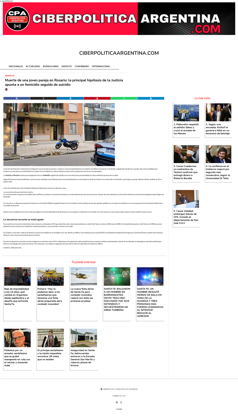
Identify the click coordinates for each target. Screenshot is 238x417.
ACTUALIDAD (33, 66)
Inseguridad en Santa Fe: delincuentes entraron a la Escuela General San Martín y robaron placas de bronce (83, 358)
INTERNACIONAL (101, 66)
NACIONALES (16, 66)
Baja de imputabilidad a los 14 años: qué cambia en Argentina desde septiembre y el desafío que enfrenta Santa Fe (16, 296)
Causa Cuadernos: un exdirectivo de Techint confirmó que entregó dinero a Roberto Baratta (185, 172)
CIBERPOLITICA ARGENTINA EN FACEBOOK (120, 389)
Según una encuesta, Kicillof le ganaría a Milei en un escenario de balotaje (218, 129)
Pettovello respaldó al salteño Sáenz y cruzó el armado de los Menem (186, 129)
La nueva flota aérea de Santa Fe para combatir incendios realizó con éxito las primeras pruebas (82, 295)
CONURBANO (82, 66)
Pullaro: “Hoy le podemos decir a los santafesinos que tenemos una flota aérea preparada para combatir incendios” (49, 296)
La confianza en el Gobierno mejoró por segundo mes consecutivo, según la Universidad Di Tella (218, 172)
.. (8, 89)
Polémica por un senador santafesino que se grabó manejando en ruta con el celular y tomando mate (17, 358)
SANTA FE (67, 66)
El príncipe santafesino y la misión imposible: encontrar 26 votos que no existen (50, 355)
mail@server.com (119, 396)
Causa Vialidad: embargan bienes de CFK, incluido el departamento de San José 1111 (186, 217)
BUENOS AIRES (51, 66)
